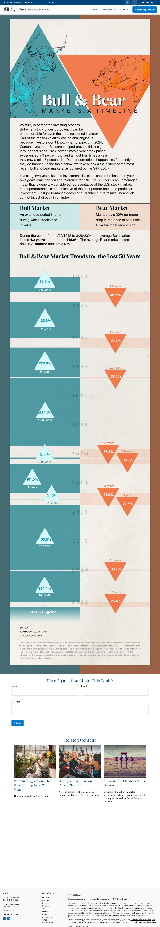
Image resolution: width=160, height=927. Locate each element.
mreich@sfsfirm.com (11, 914)
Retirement (46, 897)
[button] (94, 9)
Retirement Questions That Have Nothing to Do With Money (33, 785)
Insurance (46, 906)
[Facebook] (134, 2)
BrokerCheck (122, 899)
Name (14, 686)
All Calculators (47, 923)
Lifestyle (45, 914)
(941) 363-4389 (50, 2)
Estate (44, 903)
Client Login (149, 2)
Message (15, 701)
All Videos (45, 920)
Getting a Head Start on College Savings (75, 783)
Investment (46, 900)
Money (44, 911)
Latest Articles (47, 917)
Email (84, 686)
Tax (43, 909)
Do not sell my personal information (142, 922)
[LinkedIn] (127, 2)
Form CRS (76, 895)
